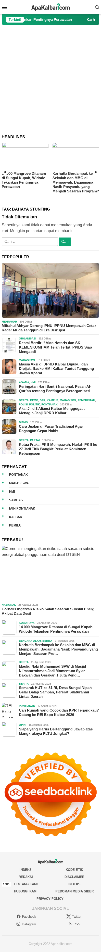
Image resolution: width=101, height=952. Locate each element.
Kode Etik (74, 870)
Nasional (9, 604)
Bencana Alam (30, 640)
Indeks (26, 870)
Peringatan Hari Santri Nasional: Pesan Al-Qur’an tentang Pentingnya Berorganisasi (55, 388)
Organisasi (27, 338)
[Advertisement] (50, 79)
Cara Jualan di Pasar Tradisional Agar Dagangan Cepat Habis (51, 428)
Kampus (52, 400)
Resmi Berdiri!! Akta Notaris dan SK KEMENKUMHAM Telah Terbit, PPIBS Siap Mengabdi (55, 347)
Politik (34, 404)
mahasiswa (19, 483)
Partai (35, 440)
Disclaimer (74, 877)
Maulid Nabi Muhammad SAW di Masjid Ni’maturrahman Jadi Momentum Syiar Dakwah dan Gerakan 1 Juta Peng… (52, 670)
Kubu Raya (27, 622)
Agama (24, 382)
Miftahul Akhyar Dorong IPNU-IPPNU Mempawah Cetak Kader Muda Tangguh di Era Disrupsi (49, 328)
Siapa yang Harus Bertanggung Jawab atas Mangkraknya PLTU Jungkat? (56, 731)
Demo (34, 400)
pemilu (15, 525)
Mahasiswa (27, 360)
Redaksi (26, 877)
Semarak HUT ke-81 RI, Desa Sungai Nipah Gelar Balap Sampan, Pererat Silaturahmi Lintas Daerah (55, 692)
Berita (24, 400)
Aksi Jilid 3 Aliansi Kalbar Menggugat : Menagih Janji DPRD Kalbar (52, 410)
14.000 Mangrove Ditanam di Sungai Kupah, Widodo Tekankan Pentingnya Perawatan (24, 180)
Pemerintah (86, 400)
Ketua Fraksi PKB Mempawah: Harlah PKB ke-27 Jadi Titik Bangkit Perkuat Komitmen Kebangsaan (58, 448)
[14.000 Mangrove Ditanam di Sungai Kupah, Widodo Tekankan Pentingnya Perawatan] (25, 156)
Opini (22, 724)
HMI (33, 382)
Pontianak (49, 404)
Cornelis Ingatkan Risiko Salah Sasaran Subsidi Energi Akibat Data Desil (48, 611)
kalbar (15, 517)
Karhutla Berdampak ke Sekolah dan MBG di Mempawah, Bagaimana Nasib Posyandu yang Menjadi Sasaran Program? (75, 182)
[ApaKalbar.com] (50, 7)
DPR (42, 400)
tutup (6, 884)
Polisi (23, 404)
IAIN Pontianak (22, 508)
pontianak (18, 474)
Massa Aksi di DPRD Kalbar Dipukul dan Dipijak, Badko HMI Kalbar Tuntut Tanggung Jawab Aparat (56, 368)
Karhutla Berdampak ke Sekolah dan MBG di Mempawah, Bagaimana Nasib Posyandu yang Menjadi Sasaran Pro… (58, 649)
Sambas (16, 500)
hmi (12, 491)
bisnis (23, 422)
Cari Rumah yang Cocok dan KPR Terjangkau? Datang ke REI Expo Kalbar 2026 (59, 712)
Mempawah (9, 321)
